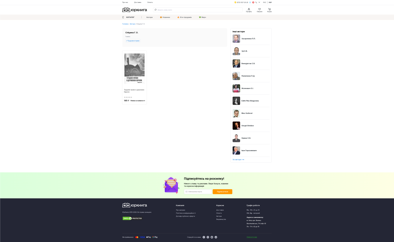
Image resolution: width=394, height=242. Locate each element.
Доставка (137, 2)
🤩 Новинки (165, 17)
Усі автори (237, 159)
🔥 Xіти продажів (184, 17)
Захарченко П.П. (248, 39)
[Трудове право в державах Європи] (134, 69)
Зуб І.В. (245, 51)
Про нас (125, 2)
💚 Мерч (202, 17)
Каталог (130, 17)
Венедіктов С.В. (248, 63)
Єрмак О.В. (246, 138)
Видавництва (221, 219)
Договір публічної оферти (185, 216)
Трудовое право (134, 41)
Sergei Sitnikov (248, 126)
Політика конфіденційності (186, 213)
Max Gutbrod (247, 113)
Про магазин (180, 210)
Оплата (150, 2)
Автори (149, 17)
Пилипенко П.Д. (248, 76)
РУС (264, 2)
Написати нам (252, 237)
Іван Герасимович (249, 150)
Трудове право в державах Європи (134, 91)
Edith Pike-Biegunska (250, 101)
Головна (125, 24)
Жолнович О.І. (248, 88)
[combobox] (197, 9)
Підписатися (222, 192)
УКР (270, 2)
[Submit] (155, 10)
